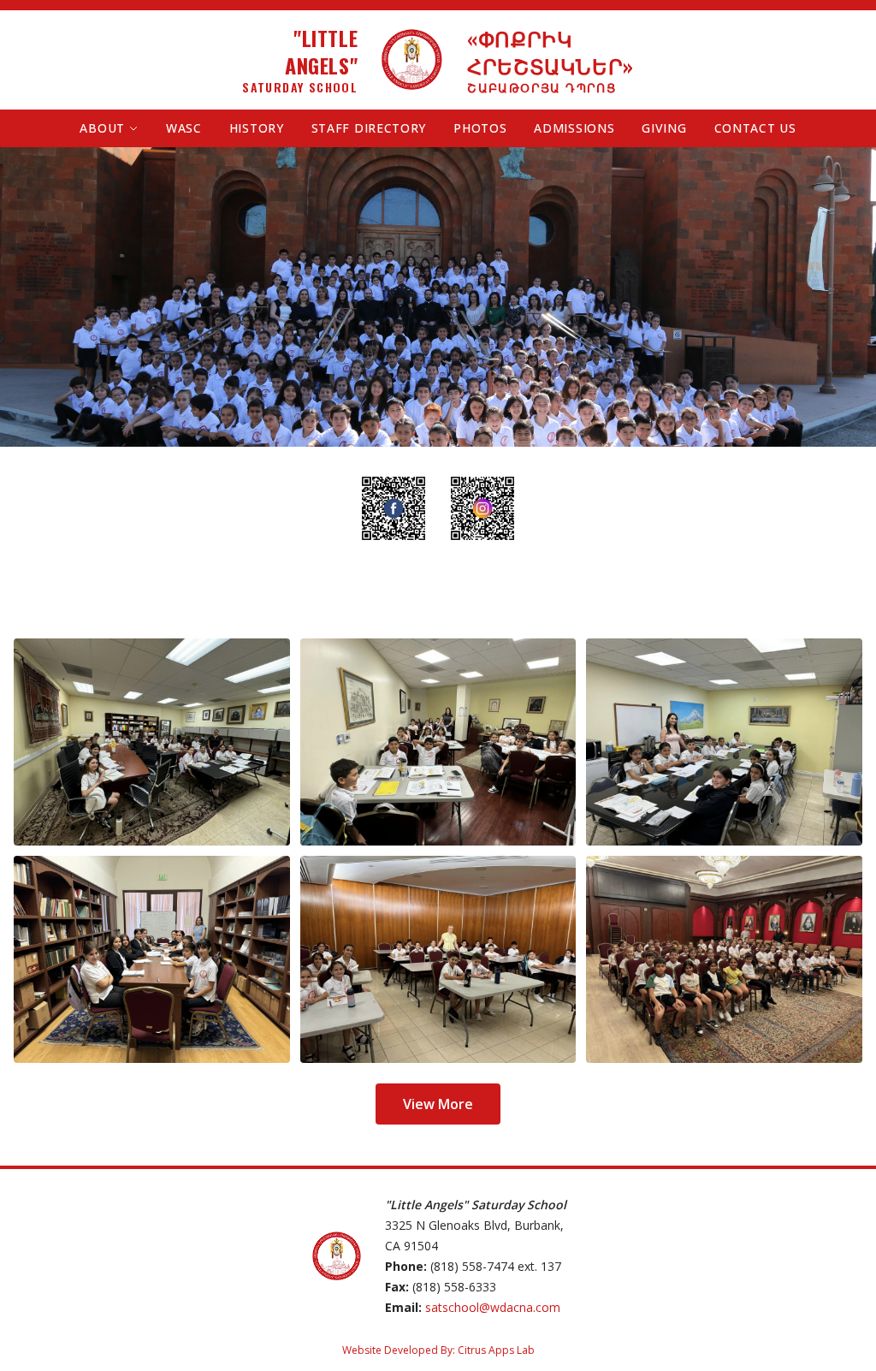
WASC (184, 128)
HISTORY (256, 128)
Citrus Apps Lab (496, 1350)
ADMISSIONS (574, 128)
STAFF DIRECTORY (369, 128)
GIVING (664, 128)
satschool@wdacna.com (492, 1307)
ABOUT (102, 128)
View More (438, 1104)
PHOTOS (479, 128)
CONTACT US (755, 128)
